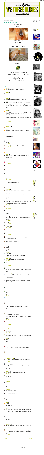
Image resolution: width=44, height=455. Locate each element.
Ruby (6, 279)
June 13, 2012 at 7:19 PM (8, 324)
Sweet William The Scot (8, 424)
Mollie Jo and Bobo (8, 189)
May (33, 185)
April (33, 186)
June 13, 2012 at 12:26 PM (8, 220)
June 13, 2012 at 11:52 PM (8, 361)
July (33, 183)
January (34, 202)
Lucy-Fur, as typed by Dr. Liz (9, 273)
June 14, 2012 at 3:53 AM (8, 373)
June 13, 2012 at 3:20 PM (8, 278)
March (34, 200)
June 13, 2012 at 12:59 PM (8, 230)
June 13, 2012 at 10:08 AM (8, 159)
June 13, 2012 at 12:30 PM (8, 223)
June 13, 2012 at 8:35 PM (8, 328)
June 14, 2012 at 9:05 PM (8, 391)
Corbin (6, 286)
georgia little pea (7, 200)
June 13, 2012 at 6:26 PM (8, 319)
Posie (6, 408)
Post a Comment (7, 435)
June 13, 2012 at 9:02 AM (8, 146)
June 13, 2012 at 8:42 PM (8, 332)
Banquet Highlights (16, 17)
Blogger (25, 453)
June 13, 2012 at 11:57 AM (8, 204)
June (33, 184)
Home (6, 17)
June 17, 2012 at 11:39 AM (8, 427)
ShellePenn (7, 110)
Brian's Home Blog (8, 258)
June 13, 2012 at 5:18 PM (8, 300)
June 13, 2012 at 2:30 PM (8, 260)
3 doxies (37, 29)
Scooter (6, 246)
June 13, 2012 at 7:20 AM (8, 100)
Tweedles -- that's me (8, 397)
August (34, 182)
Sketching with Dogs (8, 252)
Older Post (30, 438)
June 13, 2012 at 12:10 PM (8, 208)
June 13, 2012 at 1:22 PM (8, 239)
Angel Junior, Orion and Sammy (9, 240)
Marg (6, 168)
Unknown (7, 88)
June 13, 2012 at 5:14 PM (8, 295)
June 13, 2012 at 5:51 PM (8, 310)
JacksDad (7, 221)
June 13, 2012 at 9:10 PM (8, 349)
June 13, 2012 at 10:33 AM (8, 184)
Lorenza (7, 338)
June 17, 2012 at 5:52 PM (8, 434)
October (34, 180)
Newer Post (6, 438)
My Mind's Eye (7, 101)
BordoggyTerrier (7, 371)
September (34, 181)
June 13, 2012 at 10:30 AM (8, 179)
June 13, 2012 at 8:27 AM (8, 138)
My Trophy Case (23, 17)
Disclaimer (27, 17)
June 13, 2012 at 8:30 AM (8, 143)
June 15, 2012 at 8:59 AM (8, 413)
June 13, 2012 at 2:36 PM (8, 265)
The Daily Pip (7, 92)
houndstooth (7, 154)
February (34, 201)
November (34, 179)
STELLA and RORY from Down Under (10, 358)
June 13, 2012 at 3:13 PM (8, 272)
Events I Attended (10, 17)
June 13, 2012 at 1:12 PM (8, 234)
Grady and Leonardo (8, 381)
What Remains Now (8, 126)
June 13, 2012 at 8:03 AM (8, 121)
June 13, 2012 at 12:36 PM (8, 227)
